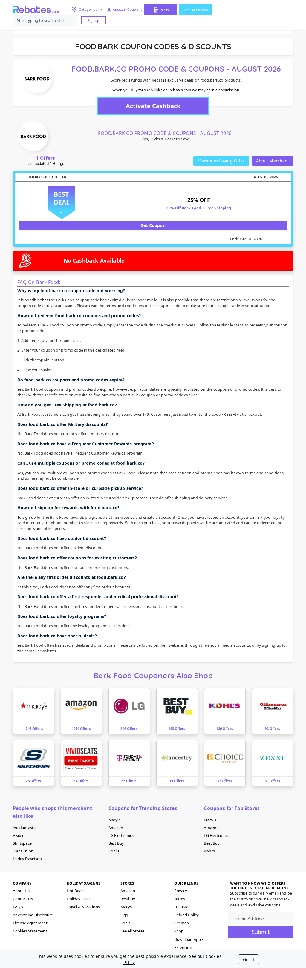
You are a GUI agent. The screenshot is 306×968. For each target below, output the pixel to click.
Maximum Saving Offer (221, 161)
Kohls (125, 923)
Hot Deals (75, 890)
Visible (19, 835)
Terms (179, 898)
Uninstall (182, 906)
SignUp (93, 20)
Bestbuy (127, 898)
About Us (21, 890)
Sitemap (181, 923)
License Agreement (30, 923)
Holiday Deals (79, 898)
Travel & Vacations (83, 906)
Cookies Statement (30, 931)
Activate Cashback (153, 106)
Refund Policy (186, 915)
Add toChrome (196, 9)
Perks (164, 9)
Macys (126, 906)
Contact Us (23, 898)
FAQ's (18, 906)
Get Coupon (152, 225)
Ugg (124, 915)
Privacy (180, 890)
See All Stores (132, 931)
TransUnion (23, 851)
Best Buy (116, 843)
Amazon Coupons (127, 9)
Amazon (115, 827)
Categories (87, 9)
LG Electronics (121, 835)
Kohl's (114, 851)
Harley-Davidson (27, 858)
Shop (179, 931)
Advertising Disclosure (33, 915)
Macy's (114, 820)
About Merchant (272, 161)
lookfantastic (24, 827)
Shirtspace (22, 843)
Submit (261, 931)
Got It (248, 959)
